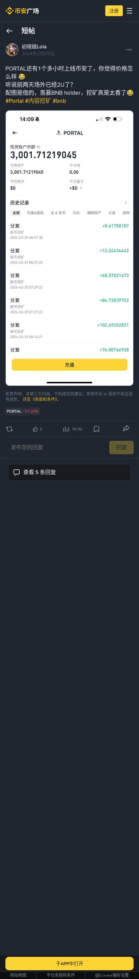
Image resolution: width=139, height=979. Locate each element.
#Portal (15, 100)
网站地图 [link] (18, 975)
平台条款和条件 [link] (61, 975)
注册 (114, 11)
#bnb (59, 100)
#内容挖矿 (39, 100)
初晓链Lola (34, 46)
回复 (121, 447)
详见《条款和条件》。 (42, 399)
